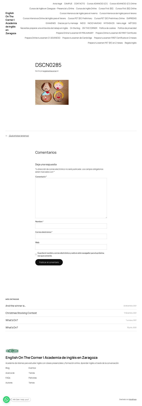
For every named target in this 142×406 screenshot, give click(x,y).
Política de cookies (107, 28)
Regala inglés (130, 42)
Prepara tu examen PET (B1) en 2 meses (105, 42)
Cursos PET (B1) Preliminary (80, 18)
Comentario (41, 176)
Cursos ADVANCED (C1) (97, 3)
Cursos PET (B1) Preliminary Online (109, 18)
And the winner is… (16, 305)
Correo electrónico (43, 232)
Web (37, 242)
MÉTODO (132, 23)
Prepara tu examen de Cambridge (77, 37)
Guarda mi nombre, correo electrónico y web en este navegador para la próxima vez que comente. (70, 254)
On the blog (75, 28)
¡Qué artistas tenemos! (19, 135)
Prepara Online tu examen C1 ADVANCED (42, 37)
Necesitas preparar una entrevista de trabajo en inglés (44, 28)
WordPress (132, 399)
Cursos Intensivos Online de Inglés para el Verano (44, 18)
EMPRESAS (131, 18)
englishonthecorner (49, 71)
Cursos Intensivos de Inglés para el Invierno (79, 13)
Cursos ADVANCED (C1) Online (123, 3)
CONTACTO (79, 3)
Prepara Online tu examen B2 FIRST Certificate (116, 33)
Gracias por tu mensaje (68, 23)
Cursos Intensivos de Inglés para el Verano (118, 13)
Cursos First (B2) (106, 8)
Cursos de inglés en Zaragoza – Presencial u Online (52, 8)
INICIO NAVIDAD (95, 23)
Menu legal (121, 23)
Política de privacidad (127, 28)
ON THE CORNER (89, 28)
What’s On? (12, 320)
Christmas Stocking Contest (21, 313)
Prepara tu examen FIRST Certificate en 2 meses (115, 37)
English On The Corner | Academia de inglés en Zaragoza (11, 23)
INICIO (83, 23)
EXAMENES (51, 23)
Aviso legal (57, 3)
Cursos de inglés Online (86, 8)
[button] (6, 399)
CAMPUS (68, 3)
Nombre (39, 221)
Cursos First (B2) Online (126, 8)
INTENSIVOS (109, 23)
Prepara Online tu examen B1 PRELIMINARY (75, 33)
